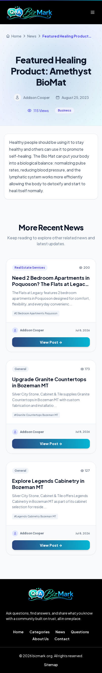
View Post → (51, 342)
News (60, 632)
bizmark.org (42, 656)
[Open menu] (92, 12)
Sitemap (51, 664)
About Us (40, 638)
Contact (62, 638)
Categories (39, 632)
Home (18, 632)
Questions (80, 632)
